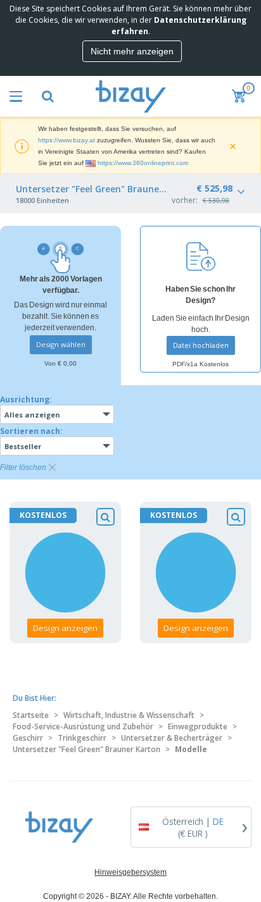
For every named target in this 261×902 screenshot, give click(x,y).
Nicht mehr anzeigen (132, 51)
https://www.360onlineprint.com (143, 162)
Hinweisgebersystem (130, 872)
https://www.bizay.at (66, 140)
